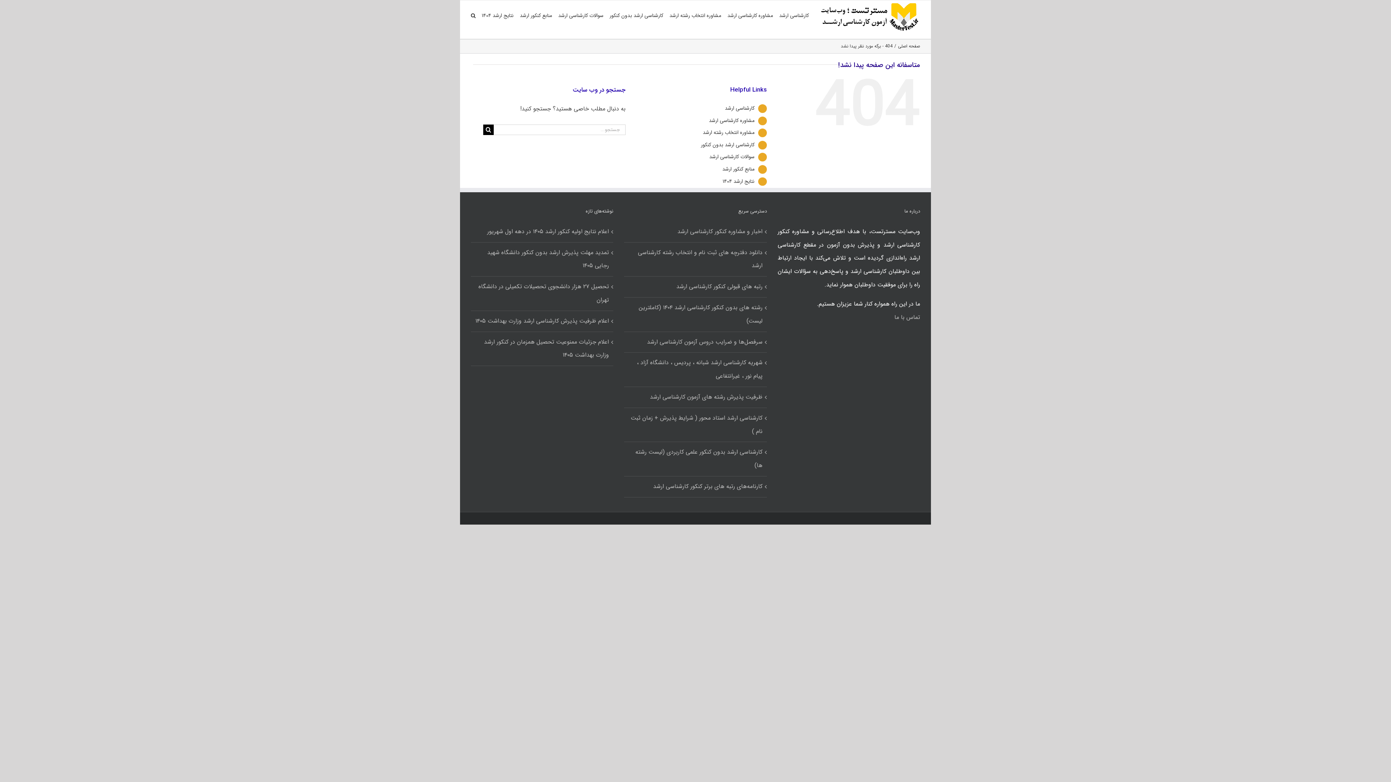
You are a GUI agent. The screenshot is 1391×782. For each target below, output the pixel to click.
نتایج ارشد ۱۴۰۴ (739, 181)
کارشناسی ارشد (740, 108)
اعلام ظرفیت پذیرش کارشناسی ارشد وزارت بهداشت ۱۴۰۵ (542, 320)
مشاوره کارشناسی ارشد (732, 121)
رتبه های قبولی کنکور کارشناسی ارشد (719, 286)
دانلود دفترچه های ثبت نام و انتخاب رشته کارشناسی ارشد (700, 259)
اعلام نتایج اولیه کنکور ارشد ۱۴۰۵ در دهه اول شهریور (548, 231)
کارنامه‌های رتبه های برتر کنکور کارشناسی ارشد (707, 486)
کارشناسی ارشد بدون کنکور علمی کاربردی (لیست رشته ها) (698, 458)
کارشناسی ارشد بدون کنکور (728, 145)
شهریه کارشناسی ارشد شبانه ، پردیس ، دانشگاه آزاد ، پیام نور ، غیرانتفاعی (699, 369)
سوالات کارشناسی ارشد (732, 157)
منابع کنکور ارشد (738, 169)
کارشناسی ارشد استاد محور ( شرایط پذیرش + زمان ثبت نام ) (696, 424)
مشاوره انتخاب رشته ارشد (729, 132)
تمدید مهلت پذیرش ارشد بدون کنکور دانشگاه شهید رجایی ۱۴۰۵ (548, 259)
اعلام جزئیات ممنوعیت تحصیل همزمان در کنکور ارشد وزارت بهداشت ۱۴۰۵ (546, 348)
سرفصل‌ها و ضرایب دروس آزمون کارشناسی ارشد (704, 341)
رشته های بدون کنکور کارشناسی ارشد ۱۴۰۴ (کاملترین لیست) (700, 314)
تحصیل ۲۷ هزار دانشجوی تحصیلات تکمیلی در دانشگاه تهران (544, 293)
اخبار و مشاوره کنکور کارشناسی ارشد (719, 231)
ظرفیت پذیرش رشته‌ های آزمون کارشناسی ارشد (706, 396)
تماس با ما (907, 317)
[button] (473, 15)
